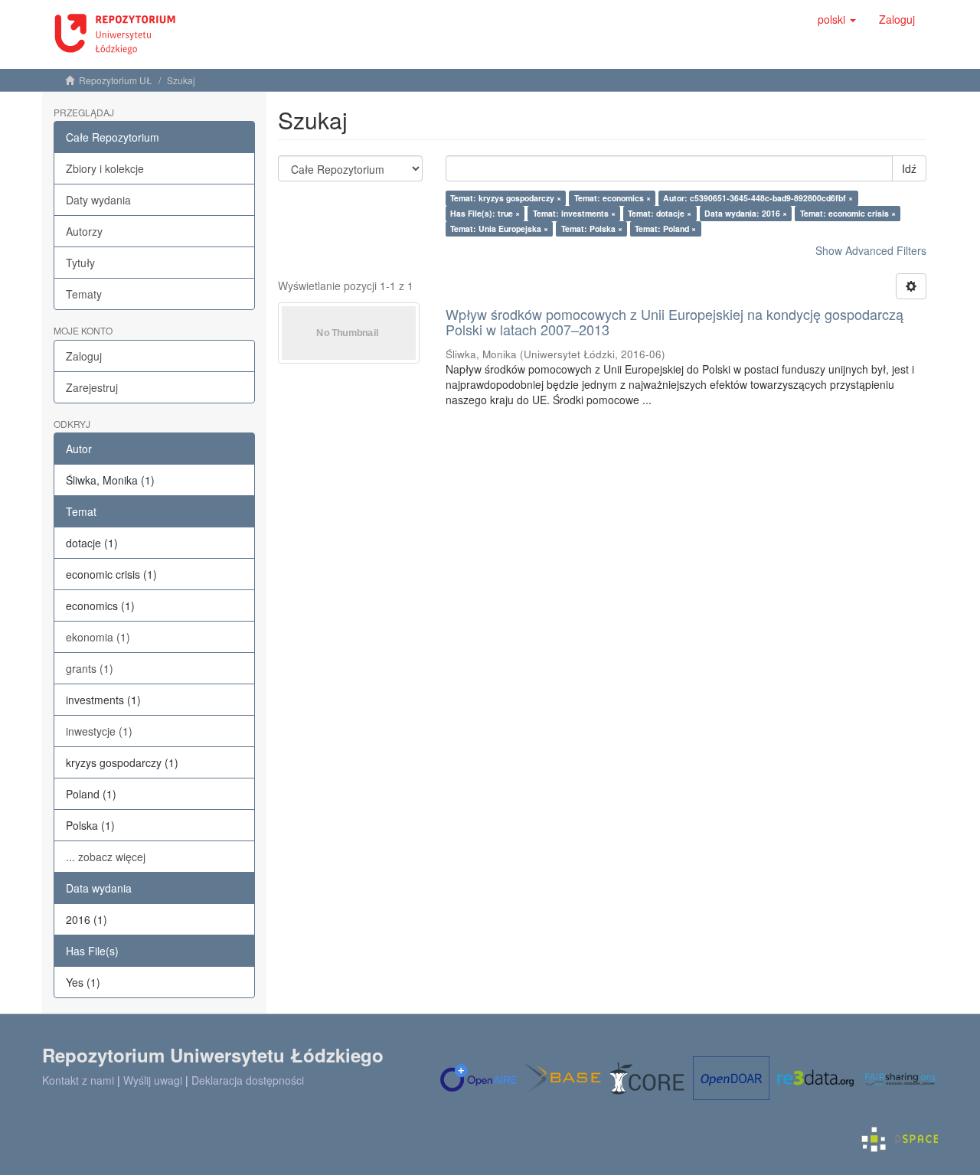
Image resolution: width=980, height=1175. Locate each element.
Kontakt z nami (78, 1080)
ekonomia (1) (98, 637)
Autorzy (84, 231)
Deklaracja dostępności (247, 1080)
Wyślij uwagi (152, 1080)
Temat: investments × (574, 213)
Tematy (84, 294)
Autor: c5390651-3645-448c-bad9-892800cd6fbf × (758, 198)
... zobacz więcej (105, 856)
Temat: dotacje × (659, 213)
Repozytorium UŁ (115, 79)
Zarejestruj (92, 387)
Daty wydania (98, 199)
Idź (909, 168)
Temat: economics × (612, 198)
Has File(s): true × (485, 213)
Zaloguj (84, 356)
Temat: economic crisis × (848, 213)
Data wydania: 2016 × (745, 213)
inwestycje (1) (99, 731)
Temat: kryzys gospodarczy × (505, 198)
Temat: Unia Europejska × (499, 228)
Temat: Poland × (665, 228)
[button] (836, 19)
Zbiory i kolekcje (105, 168)
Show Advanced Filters (870, 250)
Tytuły (80, 262)
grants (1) (89, 668)
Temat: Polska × (591, 228)
